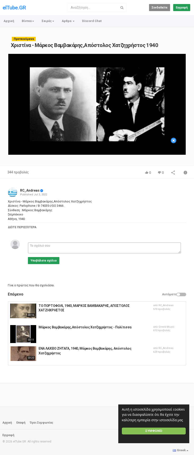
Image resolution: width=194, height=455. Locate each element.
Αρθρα (67, 21)
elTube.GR (14, 8)
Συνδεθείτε (160, 7)
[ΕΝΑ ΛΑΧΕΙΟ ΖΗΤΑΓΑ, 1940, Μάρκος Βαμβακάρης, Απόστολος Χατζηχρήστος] (23, 353)
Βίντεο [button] (27, 21)
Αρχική (9, 21)
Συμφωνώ (153, 431)
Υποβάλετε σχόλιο (44, 260)
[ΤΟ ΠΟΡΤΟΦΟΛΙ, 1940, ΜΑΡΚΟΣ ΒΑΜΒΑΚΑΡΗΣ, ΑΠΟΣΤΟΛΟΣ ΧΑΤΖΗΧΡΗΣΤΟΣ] (23, 311)
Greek (181, 450)
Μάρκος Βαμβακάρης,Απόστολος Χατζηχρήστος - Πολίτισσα (85, 327)
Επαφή (20, 422)
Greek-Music (167, 326)
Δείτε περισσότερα (22, 227)
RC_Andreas (30, 190)
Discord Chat (91, 21)
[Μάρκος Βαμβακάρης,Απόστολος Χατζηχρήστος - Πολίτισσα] (23, 334)
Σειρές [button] (47, 21)
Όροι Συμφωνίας (41, 422)
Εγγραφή (182, 7)
